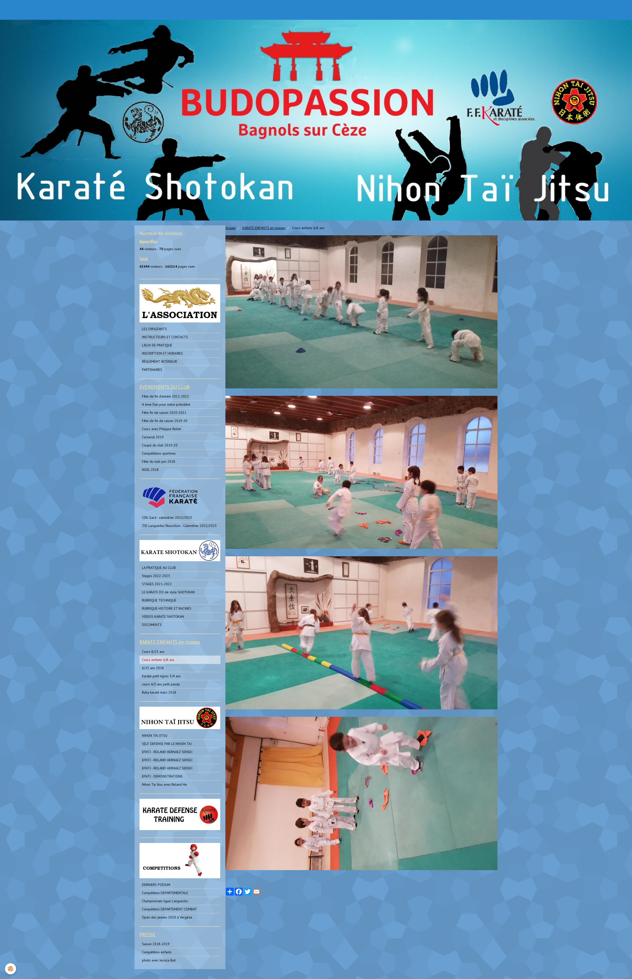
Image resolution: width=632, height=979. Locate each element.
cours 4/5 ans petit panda (161, 684)
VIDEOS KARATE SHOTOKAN (163, 616)
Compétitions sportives (159, 453)
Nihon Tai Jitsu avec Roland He (164, 784)
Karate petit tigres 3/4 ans (161, 676)
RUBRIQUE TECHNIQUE (159, 600)
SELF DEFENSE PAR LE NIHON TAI (167, 743)
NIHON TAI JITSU (154, 735)
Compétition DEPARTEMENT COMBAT (169, 909)
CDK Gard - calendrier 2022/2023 (167, 517)
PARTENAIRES (152, 369)
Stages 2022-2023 (156, 576)
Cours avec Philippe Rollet (161, 429)
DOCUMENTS (152, 624)
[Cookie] (10, 968)
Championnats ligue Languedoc (165, 901)
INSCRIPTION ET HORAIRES (162, 353)
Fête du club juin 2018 (158, 461)
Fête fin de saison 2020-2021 (164, 412)
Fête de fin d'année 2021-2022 (165, 396)
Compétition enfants (157, 952)
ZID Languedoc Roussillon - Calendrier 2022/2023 (179, 525)
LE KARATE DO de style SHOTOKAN (168, 592)
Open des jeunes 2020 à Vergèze (167, 917)
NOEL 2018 (150, 469)
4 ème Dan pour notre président (166, 404)
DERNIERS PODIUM (156, 884)
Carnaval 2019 (153, 437)
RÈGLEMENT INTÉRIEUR (159, 361)
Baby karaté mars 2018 (159, 692)
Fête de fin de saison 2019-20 (164, 421)
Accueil (230, 228)
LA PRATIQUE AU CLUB (159, 567)
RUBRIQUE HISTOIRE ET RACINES (166, 608)
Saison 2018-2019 (156, 944)
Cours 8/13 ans (153, 651)
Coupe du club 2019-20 (160, 445)
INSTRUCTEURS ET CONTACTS (165, 337)
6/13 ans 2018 (153, 668)
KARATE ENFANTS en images (263, 228)
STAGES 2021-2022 (157, 584)
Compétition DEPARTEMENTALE (165, 893)
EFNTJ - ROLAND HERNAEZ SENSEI (167, 752)
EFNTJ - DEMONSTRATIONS (162, 776)
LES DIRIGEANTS (154, 329)
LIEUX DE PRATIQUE (157, 345)
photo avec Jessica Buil (159, 960)
